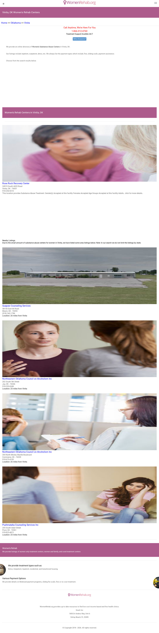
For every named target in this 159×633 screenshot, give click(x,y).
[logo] (79, 2)
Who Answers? (79, 39)
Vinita (27, 22)
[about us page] (155, 3)
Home (4, 22)
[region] (79, 88)
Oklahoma (16, 22)
